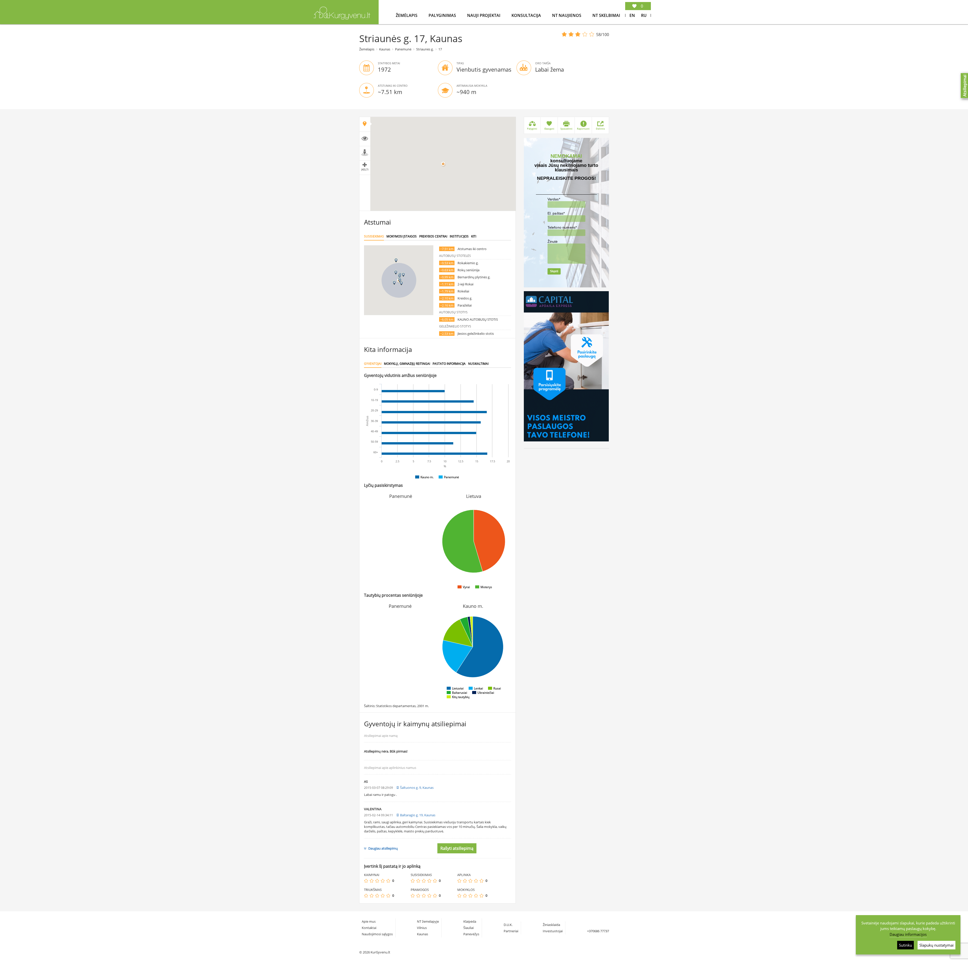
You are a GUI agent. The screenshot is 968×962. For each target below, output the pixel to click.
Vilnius (422, 927)
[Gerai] (382, 881)
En (632, 15)
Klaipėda (469, 921)
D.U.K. (508, 924)
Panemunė (403, 49)
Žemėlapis (407, 15)
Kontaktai (369, 927)
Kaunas (384, 49)
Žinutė (553, 241)
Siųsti (554, 271)
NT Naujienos (567, 15)
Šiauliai (468, 927)
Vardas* (554, 199)
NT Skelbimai (606, 15)
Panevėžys (471, 934)
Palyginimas (443, 15)
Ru (644, 15)
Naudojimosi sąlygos (377, 934)
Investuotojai (553, 931)
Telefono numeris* (562, 227)
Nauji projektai (484, 15)
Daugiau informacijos (908, 934)
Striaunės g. (425, 49)
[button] (399, 276)
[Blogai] (371, 881)
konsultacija (526, 15)
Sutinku (905, 945)
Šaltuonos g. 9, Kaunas (417, 787)
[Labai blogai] (366, 881)
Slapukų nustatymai (936, 945)
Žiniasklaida (551, 924)
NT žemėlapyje (428, 921)
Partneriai (511, 931)
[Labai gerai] (388, 881)
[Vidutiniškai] (377, 881)
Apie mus (369, 921)
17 (440, 49)
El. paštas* (556, 213)
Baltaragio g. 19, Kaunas (417, 815)
